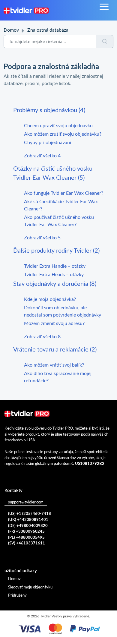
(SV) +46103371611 (26, 543)
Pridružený (17, 596)
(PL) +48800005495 (26, 538)
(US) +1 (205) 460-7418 (29, 514)
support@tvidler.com (26, 502)
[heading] (58, 110)
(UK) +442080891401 (28, 520)
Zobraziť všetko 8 (42, 336)
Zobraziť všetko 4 (42, 155)
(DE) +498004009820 (28, 526)
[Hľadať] (104, 41)
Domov (11, 30)
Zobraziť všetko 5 (42, 237)
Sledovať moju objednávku (30, 587)
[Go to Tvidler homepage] (26, 10)
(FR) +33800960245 (26, 532)
